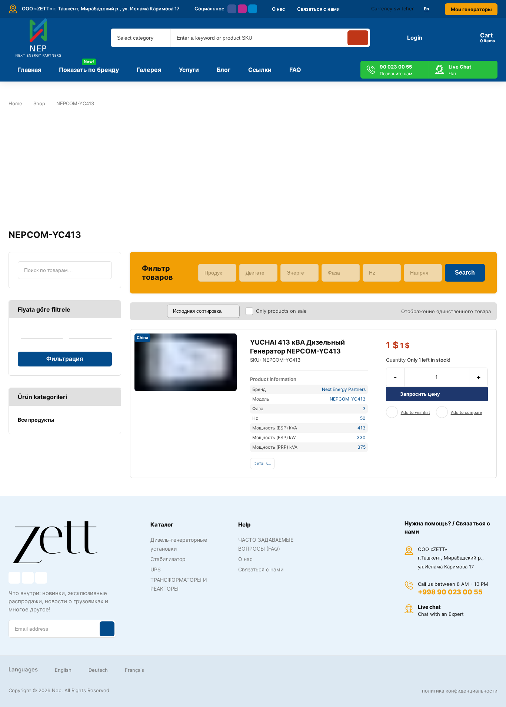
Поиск (103, 270)
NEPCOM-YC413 (348, 399)
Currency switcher (392, 8)
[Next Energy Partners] (39, 38)
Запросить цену (420, 394)
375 (361, 447)
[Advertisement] (253, 172)
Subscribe (107, 628)
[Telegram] (252, 8)
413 (361, 428)
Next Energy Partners (344, 389)
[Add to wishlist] (392, 412)
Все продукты (36, 419)
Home (15, 103)
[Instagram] (242, 8)
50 (363, 418)
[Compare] (442, 412)
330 (361, 437)
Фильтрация (64, 359)
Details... (262, 463)
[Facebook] (231, 8)
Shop (39, 103)
